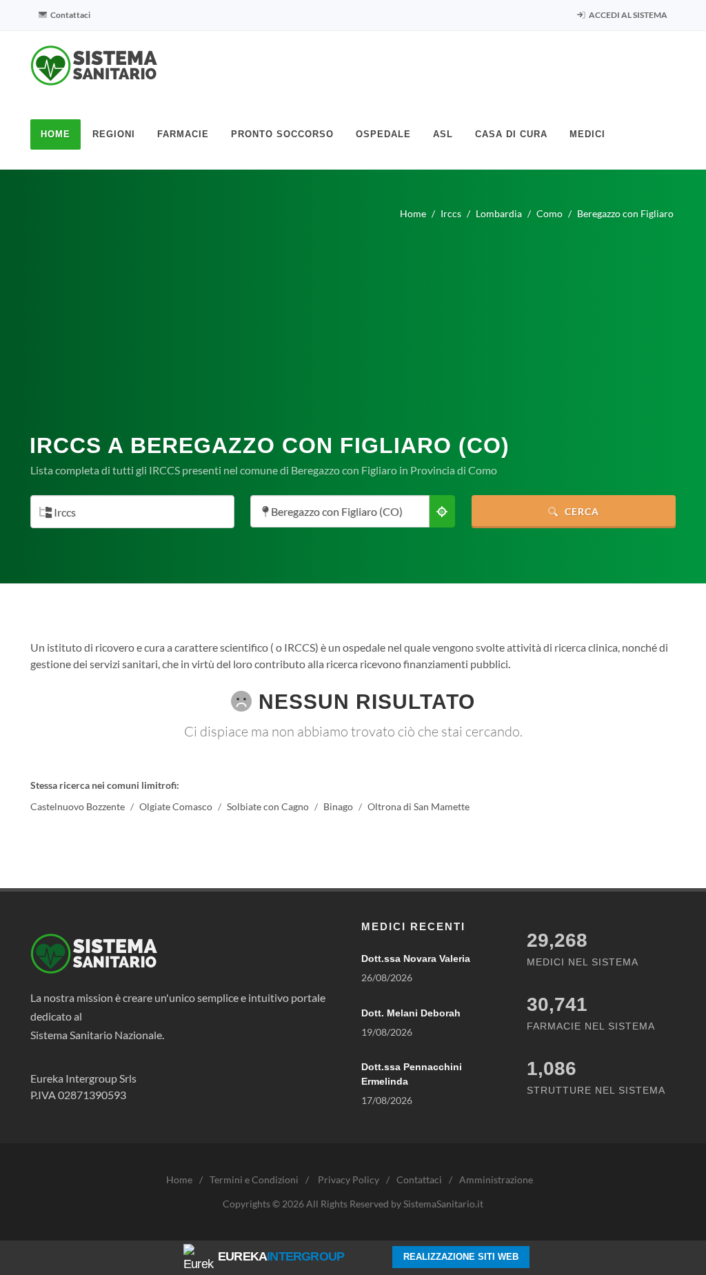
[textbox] (128, 513)
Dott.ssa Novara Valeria (415, 958)
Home (179, 1179)
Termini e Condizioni (254, 1179)
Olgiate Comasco (175, 806)
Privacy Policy (348, 1179)
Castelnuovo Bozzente (77, 806)
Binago (338, 806)
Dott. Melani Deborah (411, 1012)
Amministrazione (496, 1179)
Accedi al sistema (627, 15)
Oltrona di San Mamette (418, 806)
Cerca (580, 511)
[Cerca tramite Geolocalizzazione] (442, 511)
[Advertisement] (353, 321)
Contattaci (69, 15)
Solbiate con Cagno (268, 806)
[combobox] (132, 511)
